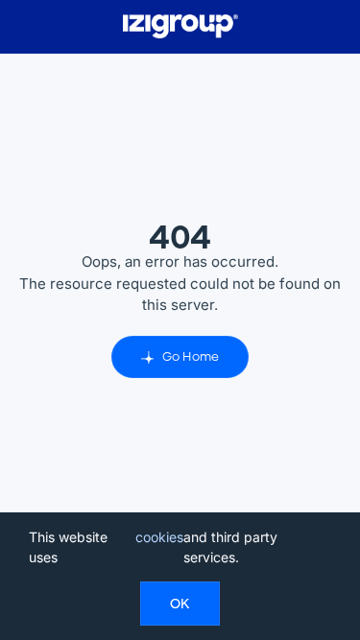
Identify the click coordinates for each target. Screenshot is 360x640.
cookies (159, 537)
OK (179, 603)
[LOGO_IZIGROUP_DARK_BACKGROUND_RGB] (180, 21)
